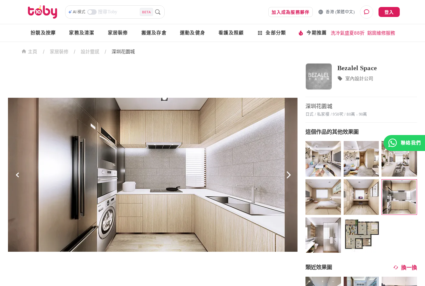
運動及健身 (192, 32)
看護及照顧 (231, 32)
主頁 (33, 51)
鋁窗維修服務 (381, 33)
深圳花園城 (123, 51)
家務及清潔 (81, 32)
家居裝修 (118, 32)
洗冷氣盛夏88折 (348, 33)
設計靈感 (90, 51)
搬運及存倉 (154, 32)
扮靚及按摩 (43, 32)
